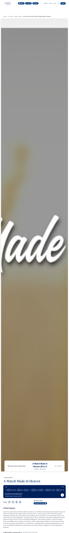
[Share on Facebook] (9, 502)
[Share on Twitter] (13, 502)
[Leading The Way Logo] (7, 3)
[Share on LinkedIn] (16, 502)
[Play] (62, 495)
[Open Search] (58, 3)
